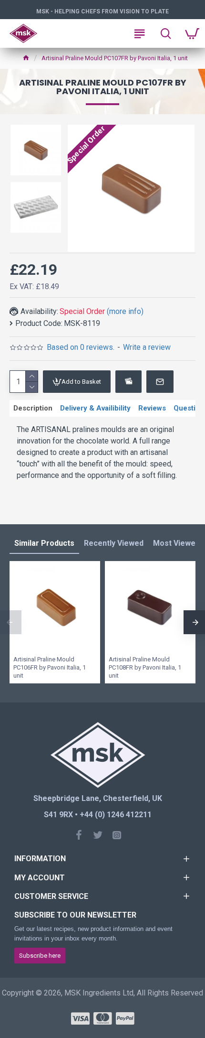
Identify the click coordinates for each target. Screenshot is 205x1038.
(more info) (125, 311)
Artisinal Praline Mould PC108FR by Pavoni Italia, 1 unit (145, 667)
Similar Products (44, 543)
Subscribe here (40, 955)
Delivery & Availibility (95, 408)
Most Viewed (176, 543)
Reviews (152, 408)
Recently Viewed (114, 543)
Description (32, 408)
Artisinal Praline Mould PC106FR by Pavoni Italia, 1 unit (49, 667)
